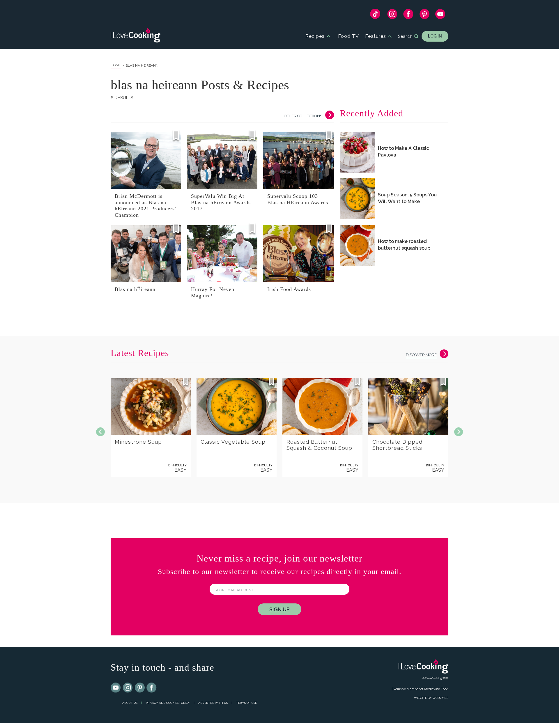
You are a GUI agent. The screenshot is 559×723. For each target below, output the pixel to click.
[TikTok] (375, 15)
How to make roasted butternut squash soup (404, 245)
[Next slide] (458, 431)
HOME (116, 65)
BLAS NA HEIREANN (141, 65)
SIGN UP (279, 609)
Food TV (348, 36)
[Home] (135, 36)
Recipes (315, 36)
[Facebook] (408, 15)
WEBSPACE (440, 697)
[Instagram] (392, 15)
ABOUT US (129, 702)
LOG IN (435, 36)
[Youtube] (116, 688)
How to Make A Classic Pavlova (403, 151)
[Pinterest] (424, 15)
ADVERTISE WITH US (213, 702)
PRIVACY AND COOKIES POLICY (168, 702)
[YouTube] (440, 15)
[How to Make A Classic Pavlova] (357, 152)
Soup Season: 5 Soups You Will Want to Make (407, 198)
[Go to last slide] (100, 431)
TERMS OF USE (246, 702)
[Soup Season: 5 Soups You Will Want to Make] (357, 198)
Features (375, 36)
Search (405, 36)
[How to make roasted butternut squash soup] (357, 245)
